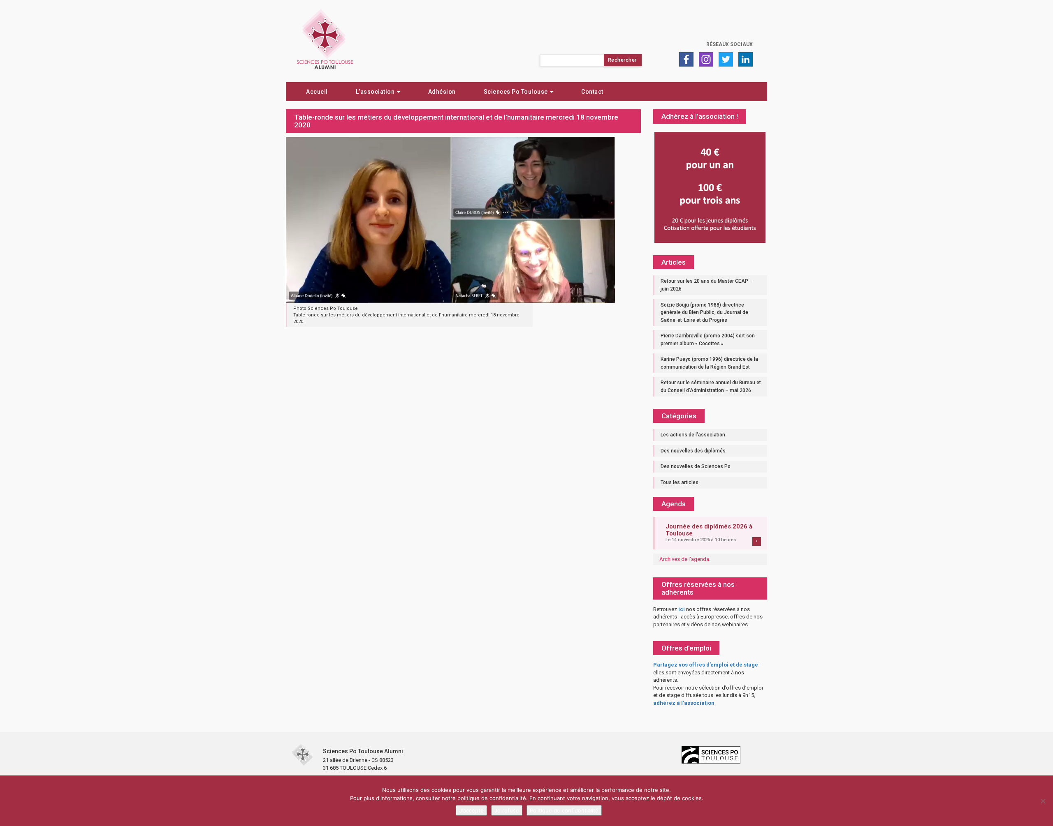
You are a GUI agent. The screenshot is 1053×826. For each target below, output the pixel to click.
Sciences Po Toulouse (517, 91)
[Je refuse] (1043, 801)
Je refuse (506, 810)
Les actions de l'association (693, 435)
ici (681, 609)
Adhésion (442, 91)
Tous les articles (679, 482)
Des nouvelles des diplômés (693, 451)
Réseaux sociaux (729, 44)
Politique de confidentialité (564, 810)
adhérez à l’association (683, 703)
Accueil (317, 91)
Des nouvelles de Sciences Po (696, 466)
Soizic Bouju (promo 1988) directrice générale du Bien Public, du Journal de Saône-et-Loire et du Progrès (704, 312)
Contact (592, 91)
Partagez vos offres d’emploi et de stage (705, 665)
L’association (376, 91)
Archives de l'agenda (684, 559)
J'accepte (471, 810)
